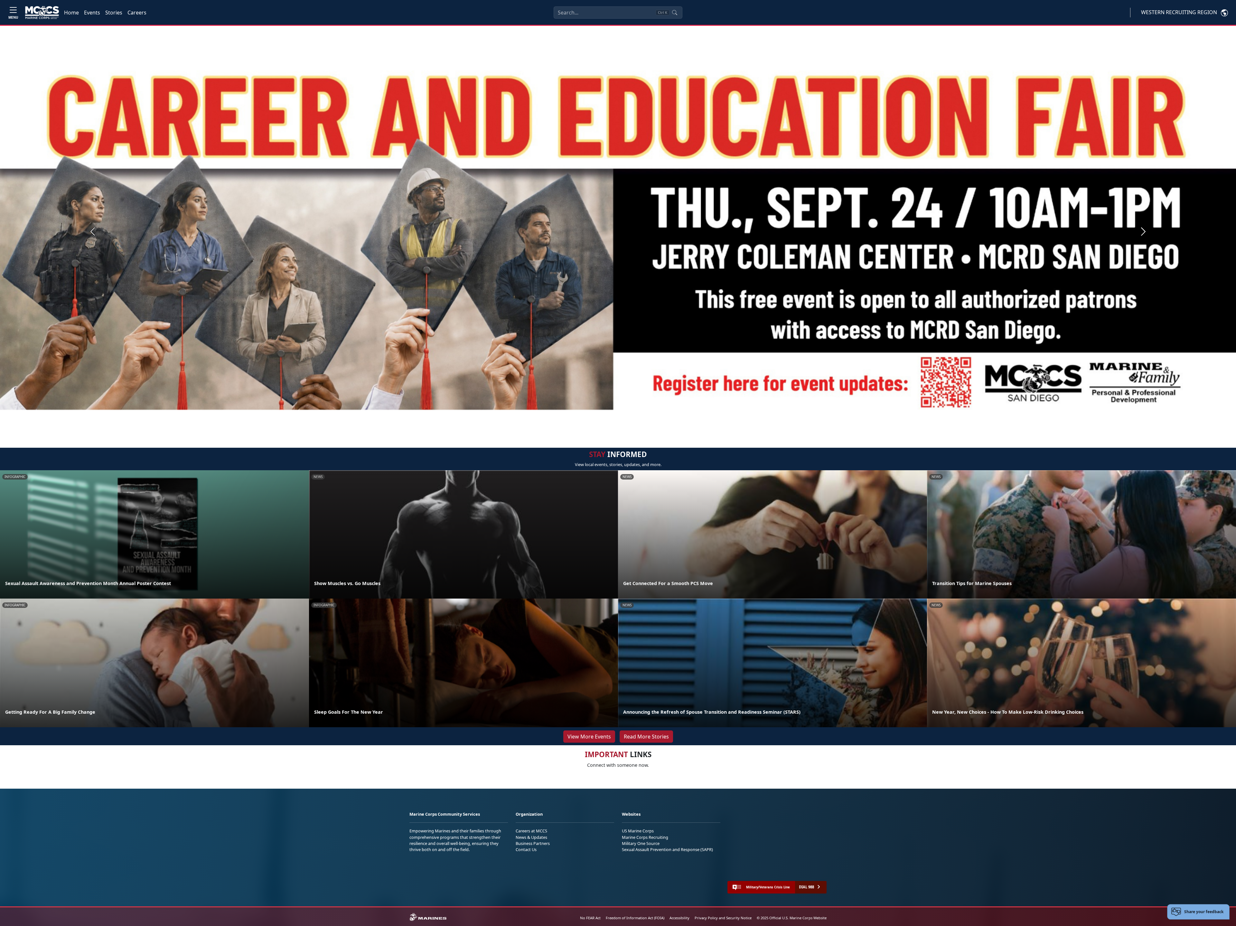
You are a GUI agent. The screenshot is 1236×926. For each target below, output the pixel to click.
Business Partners (533, 843)
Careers (136, 12)
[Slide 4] (627, 429)
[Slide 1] (599, 429)
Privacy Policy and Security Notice (723, 917)
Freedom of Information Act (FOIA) (635, 917)
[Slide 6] (642, 429)
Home (71, 12)
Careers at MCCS (531, 831)
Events (92, 12)
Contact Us (526, 849)
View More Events (589, 736)
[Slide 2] (611, 429)
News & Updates (531, 837)
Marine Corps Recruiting (645, 837)
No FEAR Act (590, 917)
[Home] (42, 13)
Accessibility (679, 917)
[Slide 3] (619, 429)
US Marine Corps (638, 831)
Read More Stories (646, 736)
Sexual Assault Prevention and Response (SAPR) (667, 849)
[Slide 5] (635, 429)
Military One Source (641, 843)
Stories (113, 12)
